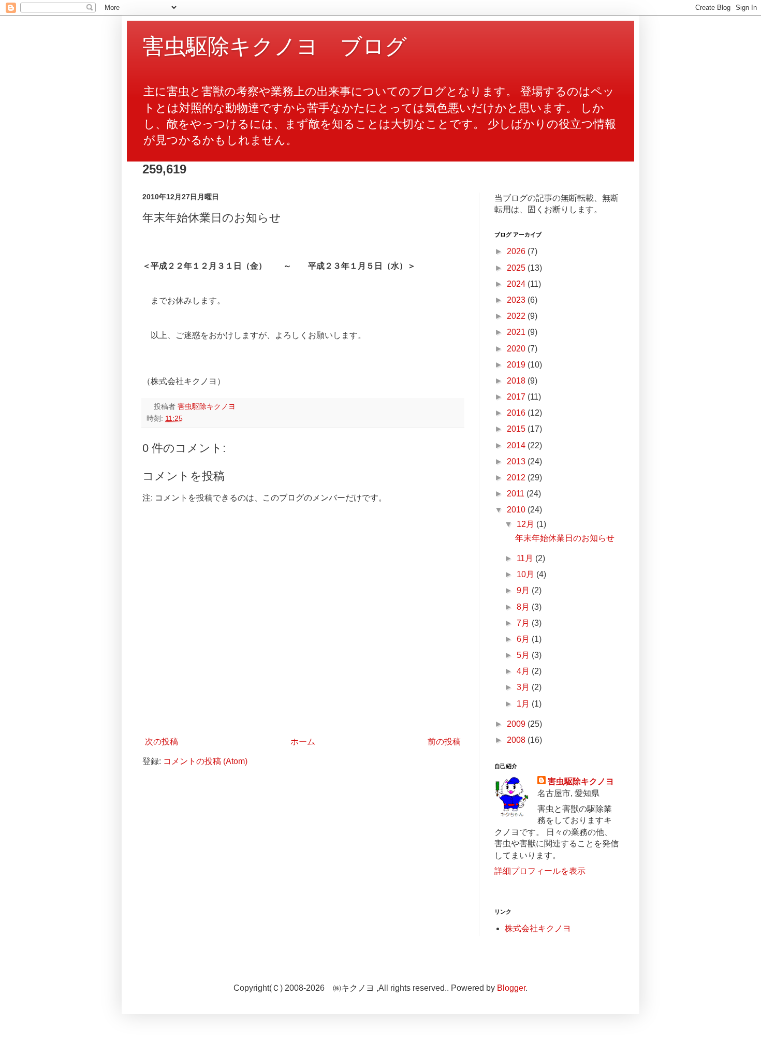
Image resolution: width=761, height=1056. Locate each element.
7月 (524, 623)
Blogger (511, 988)
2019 (517, 364)
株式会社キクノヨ (538, 928)
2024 (517, 284)
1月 (524, 703)
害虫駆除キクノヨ (581, 781)
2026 (517, 251)
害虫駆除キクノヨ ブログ (274, 46)
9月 (524, 590)
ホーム (302, 741)
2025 (517, 267)
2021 (517, 332)
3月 (524, 687)
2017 (517, 396)
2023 (517, 300)
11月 (526, 558)
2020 (517, 348)
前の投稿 (444, 741)
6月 (524, 639)
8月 (524, 607)
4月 (524, 671)
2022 (517, 316)
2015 (517, 428)
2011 (516, 493)
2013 (517, 461)
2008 (517, 740)
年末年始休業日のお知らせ (564, 538)
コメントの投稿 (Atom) (205, 761)
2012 (517, 477)
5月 (524, 655)
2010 (517, 509)
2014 (517, 445)
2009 (517, 724)
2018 (517, 380)
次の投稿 (161, 741)
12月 (526, 524)
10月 (526, 574)
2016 (517, 412)
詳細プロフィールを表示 (540, 871)
